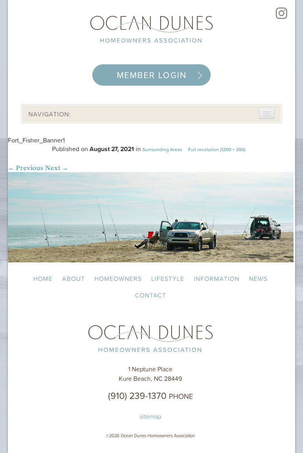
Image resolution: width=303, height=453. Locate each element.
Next (56, 168)
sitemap (150, 416)
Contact (150, 295)
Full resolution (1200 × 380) (216, 149)
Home (42, 278)
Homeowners (118, 278)
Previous (25, 168)
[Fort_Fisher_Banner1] (151, 260)
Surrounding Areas (162, 149)
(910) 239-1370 (150, 395)
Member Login (152, 75)
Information (216, 278)
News (258, 278)
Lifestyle (167, 278)
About (73, 278)
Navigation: (49, 114)
